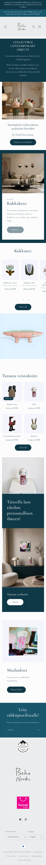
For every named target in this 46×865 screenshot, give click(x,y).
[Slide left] (17, 300)
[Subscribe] (38, 730)
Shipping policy (37, 856)
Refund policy (38, 852)
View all (23, 307)
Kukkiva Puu (12, 404)
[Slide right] (28, 300)
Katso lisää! (16, 689)
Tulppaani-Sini (29, 283)
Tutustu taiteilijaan (23, 142)
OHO (34, 404)
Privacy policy (11, 856)
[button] (5, 27)
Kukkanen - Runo (10, 283)
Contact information (24, 860)
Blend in (34, 436)
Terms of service (23, 856)
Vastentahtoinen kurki (11, 436)
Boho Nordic (13, 852)
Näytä (15, 602)
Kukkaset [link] (15, 229)
